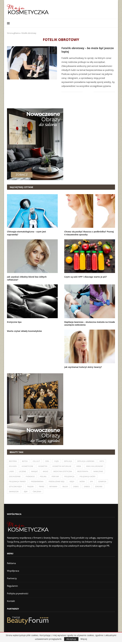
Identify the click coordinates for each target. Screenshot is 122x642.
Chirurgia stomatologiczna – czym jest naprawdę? (26, 233)
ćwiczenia (37, 491)
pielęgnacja (69, 476)
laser (11, 471)
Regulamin (12, 585)
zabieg (76, 486)
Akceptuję (71, 639)
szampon (102, 481)
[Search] (113, 23)
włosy (65, 486)
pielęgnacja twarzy (17, 481)
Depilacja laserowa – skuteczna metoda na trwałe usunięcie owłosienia (89, 323)
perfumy (55, 476)
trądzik (30, 486)
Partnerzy (12, 578)
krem (78, 466)
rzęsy (72, 481)
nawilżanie (98, 471)
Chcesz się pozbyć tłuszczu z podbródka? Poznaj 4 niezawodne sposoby (89, 233)
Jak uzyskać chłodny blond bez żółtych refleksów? (27, 278)
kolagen (13, 466)
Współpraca (13, 570)
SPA (91, 481)
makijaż (34, 471)
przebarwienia (37, 481)
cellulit (36, 461)
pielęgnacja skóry (87, 476)
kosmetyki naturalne (62, 466)
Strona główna (13, 33)
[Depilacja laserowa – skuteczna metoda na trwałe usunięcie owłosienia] (89, 301)
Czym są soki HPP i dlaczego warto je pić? (85, 276)
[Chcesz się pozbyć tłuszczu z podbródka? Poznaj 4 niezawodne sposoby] (89, 211)
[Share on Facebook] (87, 92)
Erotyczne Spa (14, 322)
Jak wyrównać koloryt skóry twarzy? (83, 367)
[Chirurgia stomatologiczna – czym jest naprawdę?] (32, 211)
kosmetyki (42, 466)
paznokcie (30, 476)
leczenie (22, 471)
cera (47, 461)
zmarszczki (14, 491)
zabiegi (87, 486)
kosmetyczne (27, 466)
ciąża (56, 461)
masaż (45, 471)
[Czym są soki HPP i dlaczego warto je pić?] (89, 256)
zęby (26, 491)
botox (25, 461)
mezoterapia (82, 471)
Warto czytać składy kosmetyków (24, 331)
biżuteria (13, 461)
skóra (82, 481)
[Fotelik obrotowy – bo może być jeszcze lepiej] (32, 62)
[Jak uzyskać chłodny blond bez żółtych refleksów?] (32, 256)
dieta (102, 461)
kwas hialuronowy (94, 466)
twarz (41, 486)
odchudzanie (15, 476)
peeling (43, 476)
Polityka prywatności (17, 593)
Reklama (11, 563)
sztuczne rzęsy (15, 486)
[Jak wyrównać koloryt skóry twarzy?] (89, 346)
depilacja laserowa (85, 461)
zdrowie (98, 486)
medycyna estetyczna (62, 471)
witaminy (53, 486)
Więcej (83, 639)
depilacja (68, 461)
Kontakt (11, 600)
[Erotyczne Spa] (32, 301)
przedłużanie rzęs (56, 481)
